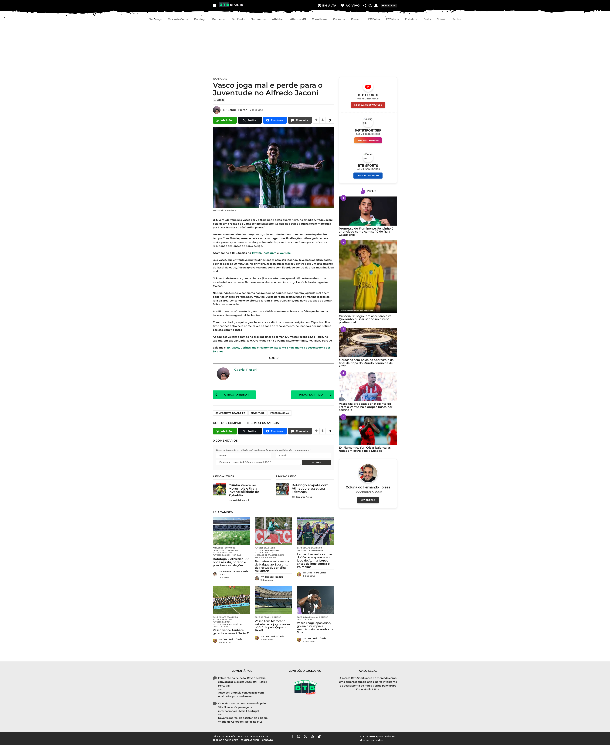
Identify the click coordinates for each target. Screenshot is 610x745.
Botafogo (200, 19)
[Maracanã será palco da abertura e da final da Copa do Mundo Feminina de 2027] (368, 342)
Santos (456, 19)
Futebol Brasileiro (223, 553)
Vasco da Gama (178, 19)
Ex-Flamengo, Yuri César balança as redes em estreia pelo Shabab (365, 449)
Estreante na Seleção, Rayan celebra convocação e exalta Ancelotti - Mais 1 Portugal (242, 682)
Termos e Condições (287, 740)
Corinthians (319, 19)
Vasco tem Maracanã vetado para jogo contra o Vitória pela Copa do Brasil (272, 625)
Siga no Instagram (368, 140)
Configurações (404, 740)
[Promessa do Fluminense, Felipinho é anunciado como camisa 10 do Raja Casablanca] (368, 211)
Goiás (427, 19)
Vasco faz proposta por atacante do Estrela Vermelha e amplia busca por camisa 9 (366, 407)
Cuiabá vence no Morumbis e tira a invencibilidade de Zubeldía (244, 490)
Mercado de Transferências (269, 555)
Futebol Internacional (267, 550)
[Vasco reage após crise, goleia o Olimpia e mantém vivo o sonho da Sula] (315, 600)
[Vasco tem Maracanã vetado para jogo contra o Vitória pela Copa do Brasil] (273, 600)
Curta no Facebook (368, 175)
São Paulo (237, 19)
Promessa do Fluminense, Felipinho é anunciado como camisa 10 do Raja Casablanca (366, 232)
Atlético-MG (298, 19)
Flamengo (155, 19)
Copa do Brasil (263, 617)
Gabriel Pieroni (245, 370)
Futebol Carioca (221, 555)
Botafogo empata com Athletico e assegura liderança (310, 488)
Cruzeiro (356, 19)
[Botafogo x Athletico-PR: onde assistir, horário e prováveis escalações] (231, 531)
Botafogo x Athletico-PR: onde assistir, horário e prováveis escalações (231, 562)
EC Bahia (374, 19)
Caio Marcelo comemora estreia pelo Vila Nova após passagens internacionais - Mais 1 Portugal (242, 707)
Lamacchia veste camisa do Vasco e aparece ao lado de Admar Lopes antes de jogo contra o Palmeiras (314, 560)
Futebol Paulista (264, 553)
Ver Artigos (368, 500)
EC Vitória (392, 19)
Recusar (380, 740)
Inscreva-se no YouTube (368, 104)
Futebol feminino (222, 624)
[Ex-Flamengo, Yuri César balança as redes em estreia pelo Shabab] (368, 430)
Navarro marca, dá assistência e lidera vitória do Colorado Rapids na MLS (243, 719)
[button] (214, 5)
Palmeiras (218, 19)
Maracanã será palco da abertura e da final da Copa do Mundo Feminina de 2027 (366, 363)
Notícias (220, 78)
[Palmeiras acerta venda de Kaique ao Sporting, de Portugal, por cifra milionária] (273, 531)
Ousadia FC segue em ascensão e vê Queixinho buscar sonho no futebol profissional (365, 319)
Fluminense (258, 19)
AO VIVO (353, 5)
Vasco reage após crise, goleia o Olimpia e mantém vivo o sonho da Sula (315, 627)
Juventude (257, 413)
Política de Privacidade (320, 740)
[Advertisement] (305, 49)
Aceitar (361, 740)
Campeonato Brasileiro (230, 413)
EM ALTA (329, 5)
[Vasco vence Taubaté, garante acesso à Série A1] (231, 600)
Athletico (278, 19)
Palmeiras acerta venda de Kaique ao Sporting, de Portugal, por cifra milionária (272, 566)
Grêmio (441, 19)
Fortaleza (411, 19)
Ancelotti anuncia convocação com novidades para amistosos (241, 694)
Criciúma (339, 19)
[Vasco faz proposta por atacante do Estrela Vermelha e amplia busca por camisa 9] (368, 386)
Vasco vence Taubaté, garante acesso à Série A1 (231, 631)
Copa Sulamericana (307, 617)
